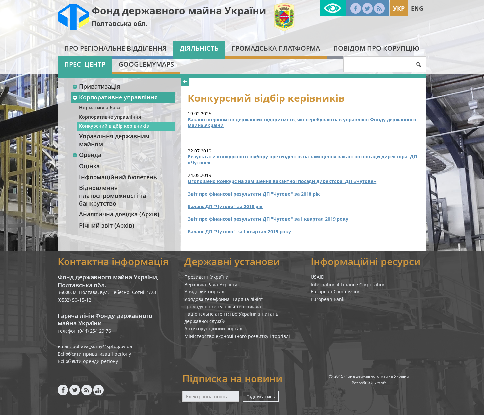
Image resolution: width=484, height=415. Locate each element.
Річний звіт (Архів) (106, 225)
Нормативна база (99, 107)
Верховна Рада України (210, 284)
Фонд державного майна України (179, 10)
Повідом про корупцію (376, 48)
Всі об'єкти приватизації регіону (94, 354)
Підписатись (260, 396)
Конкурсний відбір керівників (114, 126)
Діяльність (199, 48)
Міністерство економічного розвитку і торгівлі (237, 336)
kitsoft (380, 383)
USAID (317, 277)
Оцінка (89, 166)
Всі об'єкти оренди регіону (88, 361)
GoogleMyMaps (146, 64)
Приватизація (99, 86)
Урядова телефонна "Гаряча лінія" (223, 299)
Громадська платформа (276, 48)
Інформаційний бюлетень (118, 177)
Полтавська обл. (120, 23)
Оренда (90, 155)
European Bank (327, 299)
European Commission (336, 292)
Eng (417, 8)
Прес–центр (84, 64)
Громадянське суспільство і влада (222, 306)
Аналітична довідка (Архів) (119, 214)
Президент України (206, 277)
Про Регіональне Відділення (115, 48)
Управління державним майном (114, 140)
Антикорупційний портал (213, 328)
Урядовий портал (204, 292)
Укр (399, 8)
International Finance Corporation (348, 284)
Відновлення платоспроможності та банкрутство (112, 195)
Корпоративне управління (118, 97)
